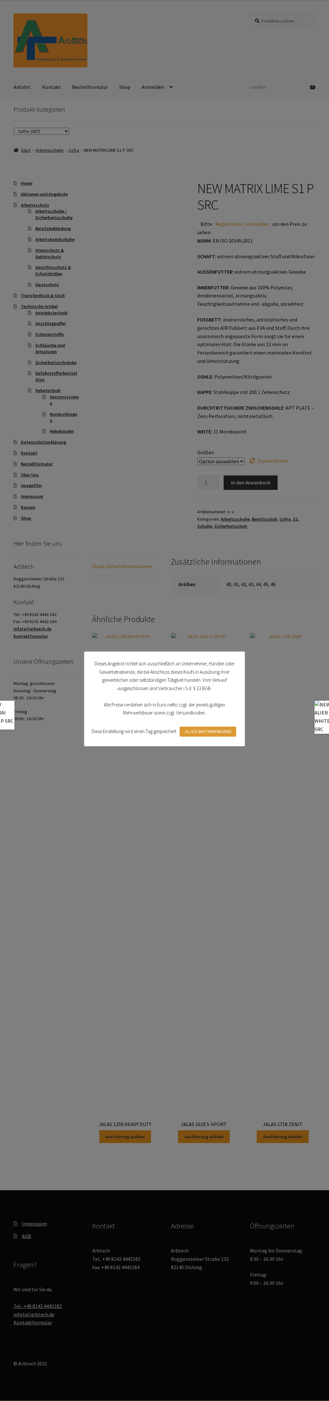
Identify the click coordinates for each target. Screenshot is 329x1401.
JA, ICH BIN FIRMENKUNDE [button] (208, 731)
